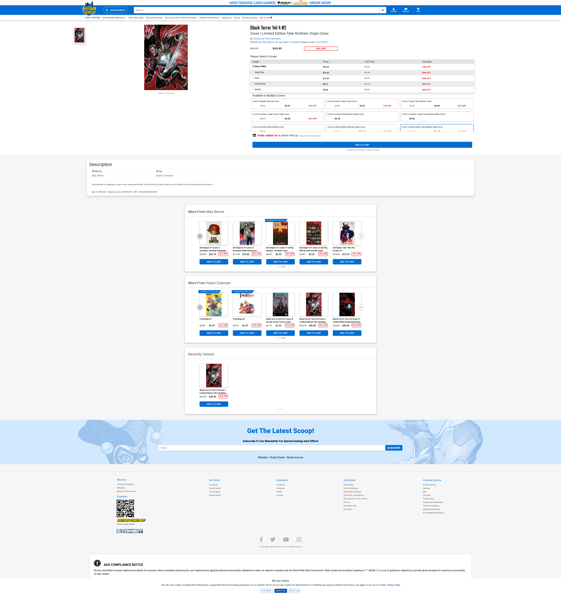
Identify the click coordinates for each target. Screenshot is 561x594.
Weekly (263, 457)
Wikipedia (121, 488)
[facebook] (261, 541)
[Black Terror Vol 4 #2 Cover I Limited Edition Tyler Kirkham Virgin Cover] (313, 304)
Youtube (279, 495)
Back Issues (295, 457)
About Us (121, 479)
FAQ (424, 492)
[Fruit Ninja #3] (247, 304)
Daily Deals (277, 457)
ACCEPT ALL (281, 591)
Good (257, 89)
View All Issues (166, 93)
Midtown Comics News (127, 491)
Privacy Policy (428, 499)
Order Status (348, 485)
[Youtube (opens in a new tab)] (286, 541)
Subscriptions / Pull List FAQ (355, 499)
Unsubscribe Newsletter (433, 502)
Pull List (346, 502)
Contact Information (125, 484)
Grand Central (214, 488)
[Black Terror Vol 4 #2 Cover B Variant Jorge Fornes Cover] (280, 304)
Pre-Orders (347, 509)
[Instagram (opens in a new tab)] (299, 541)
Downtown (213, 485)
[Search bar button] (382, 10)
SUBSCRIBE (393, 447)
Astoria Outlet (215, 495)
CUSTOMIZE (266, 591)
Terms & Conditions (431, 506)
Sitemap (426, 488)
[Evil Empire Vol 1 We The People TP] (347, 233)
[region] (199, 236)
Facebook (280, 485)
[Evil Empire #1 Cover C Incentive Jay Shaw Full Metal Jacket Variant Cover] (214, 233)
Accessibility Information (433, 513)
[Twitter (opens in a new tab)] (273, 541)
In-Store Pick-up (429, 485)
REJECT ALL (294, 591)
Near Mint (260, 66)
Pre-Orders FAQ (349, 506)
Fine (257, 78)
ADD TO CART (362, 145)
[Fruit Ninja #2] (214, 304)
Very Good (260, 83)
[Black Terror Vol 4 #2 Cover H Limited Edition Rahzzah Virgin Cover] (347, 304)
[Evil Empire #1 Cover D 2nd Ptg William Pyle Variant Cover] (313, 233)
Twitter (279, 492)
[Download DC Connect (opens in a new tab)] (135, 531)
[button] (115, 10)
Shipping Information (432, 509)
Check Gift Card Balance (353, 495)
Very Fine (259, 72)
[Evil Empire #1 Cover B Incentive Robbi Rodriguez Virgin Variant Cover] (247, 233)
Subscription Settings (352, 492)
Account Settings (350, 488)
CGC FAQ (427, 495)
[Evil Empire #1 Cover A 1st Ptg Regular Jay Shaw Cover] (280, 233)
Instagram (280, 488)
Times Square (214, 492)
